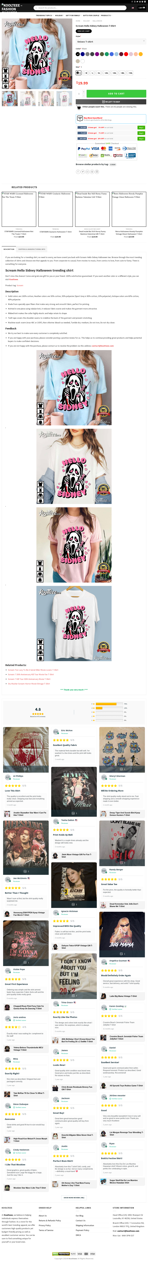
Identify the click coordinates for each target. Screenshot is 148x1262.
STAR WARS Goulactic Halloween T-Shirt (56, 232)
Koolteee (13, 279)
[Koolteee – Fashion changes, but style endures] (13, 7)
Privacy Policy (45, 1225)
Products (106, 15)
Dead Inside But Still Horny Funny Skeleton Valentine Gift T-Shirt (92, 232)
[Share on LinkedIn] (97, 172)
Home (78, 21)
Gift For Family (73, 15)
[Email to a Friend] (87, 172)
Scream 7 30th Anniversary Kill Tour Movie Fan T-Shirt (31, 674)
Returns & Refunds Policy (50, 1220)
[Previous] (6, 54)
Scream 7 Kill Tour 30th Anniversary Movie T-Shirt (29, 679)
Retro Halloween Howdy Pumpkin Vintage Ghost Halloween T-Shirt (129, 232)
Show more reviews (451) (74, 1198)
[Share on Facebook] (78, 172)
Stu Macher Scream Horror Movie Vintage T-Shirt (29, 683)
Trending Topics (44, 15)
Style (78, 36)
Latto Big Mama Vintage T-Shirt (123, 996)
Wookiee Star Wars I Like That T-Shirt (30, 1188)
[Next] (68, 54)
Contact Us (80, 1220)
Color (78, 48)
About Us (43, 1215)
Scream (112, 164)
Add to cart (116, 93)
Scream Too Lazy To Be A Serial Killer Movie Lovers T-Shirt (33, 670)
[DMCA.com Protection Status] (61, 1254)
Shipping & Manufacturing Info (31, 249)
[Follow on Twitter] (137, 2)
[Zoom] (5, 86)
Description (9, 249)
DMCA (78, 1235)
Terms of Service (46, 1230)
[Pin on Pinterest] (92, 172)
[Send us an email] (140, 2)
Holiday (59, 15)
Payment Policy (82, 1230)
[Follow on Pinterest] (142, 2)
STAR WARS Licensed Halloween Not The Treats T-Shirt (19, 232)
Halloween (97, 21)
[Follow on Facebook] (132, 2)
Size (78, 67)
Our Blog (79, 1215)
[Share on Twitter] (83, 172)
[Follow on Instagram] (135, 2)
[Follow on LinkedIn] (145, 2)
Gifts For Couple (91, 15)
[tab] (9, 249)
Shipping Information (85, 1225)
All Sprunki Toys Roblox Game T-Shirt (126, 1086)
